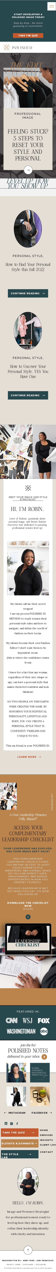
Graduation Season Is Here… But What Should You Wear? (28, 145)
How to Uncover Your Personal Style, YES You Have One (28, 372)
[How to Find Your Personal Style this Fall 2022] (43, 293)
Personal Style (28, 256)
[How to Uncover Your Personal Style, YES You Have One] (43, 395)
